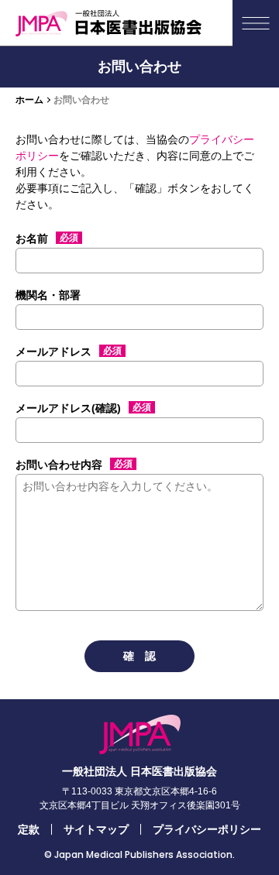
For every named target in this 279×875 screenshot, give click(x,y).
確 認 (139, 656)
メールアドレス (69, 351)
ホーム (29, 99)
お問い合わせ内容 (74, 464)
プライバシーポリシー (207, 829)
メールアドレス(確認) (83, 408)
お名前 (47, 238)
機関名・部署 (48, 295)
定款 (29, 829)
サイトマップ (96, 829)
